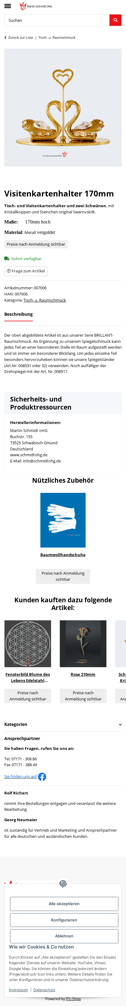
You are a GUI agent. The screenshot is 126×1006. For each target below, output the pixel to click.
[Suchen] (115, 20)
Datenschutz (44, 990)
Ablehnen (64, 935)
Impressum (18, 990)
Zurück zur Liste (20, 37)
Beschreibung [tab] (18, 314)
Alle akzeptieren (64, 903)
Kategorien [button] (15, 724)
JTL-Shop (73, 998)
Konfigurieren (64, 919)
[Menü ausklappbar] (7, 3)
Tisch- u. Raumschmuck (45, 300)
